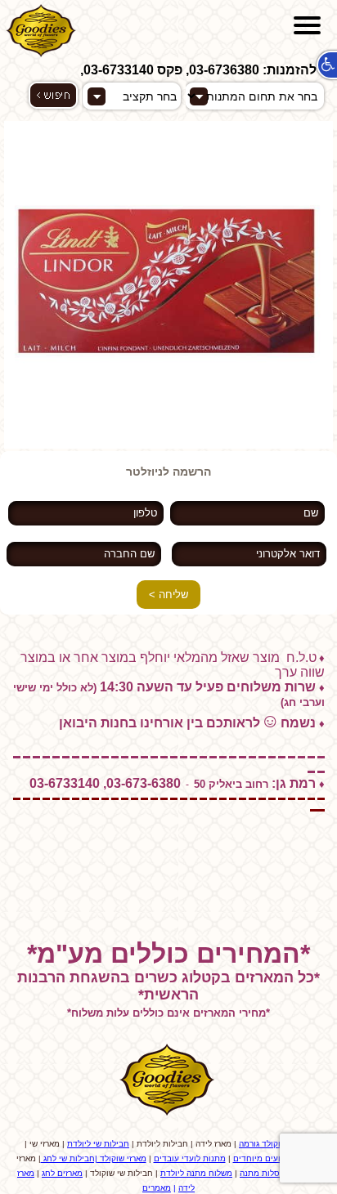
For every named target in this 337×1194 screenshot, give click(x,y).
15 (37, 438)
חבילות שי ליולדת (98, 1143)
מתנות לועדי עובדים (190, 1158)
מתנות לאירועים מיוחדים (277, 1158)
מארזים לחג (62, 1173)
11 (147, 429)
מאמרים (156, 1187)
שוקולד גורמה (262, 1143)
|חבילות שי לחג (69, 1158)
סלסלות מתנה (265, 1173)
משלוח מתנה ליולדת (196, 1173)
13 (12, 438)
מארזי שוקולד (121, 1158)
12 (159, 429)
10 (135, 429)
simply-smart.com (169, 906)
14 (24, 438)
